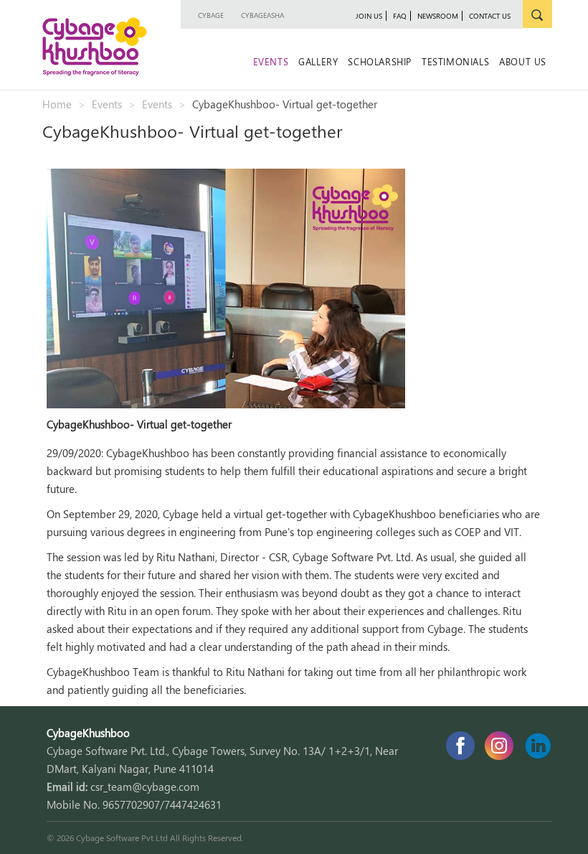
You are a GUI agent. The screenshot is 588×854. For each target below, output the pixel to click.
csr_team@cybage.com (144, 786)
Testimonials (455, 61)
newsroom (437, 16)
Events (271, 61)
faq (400, 16)
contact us (490, 16)
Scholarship (380, 61)
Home (57, 104)
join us (369, 16)
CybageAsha (262, 15)
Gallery (318, 61)
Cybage (211, 15)
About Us (522, 61)
